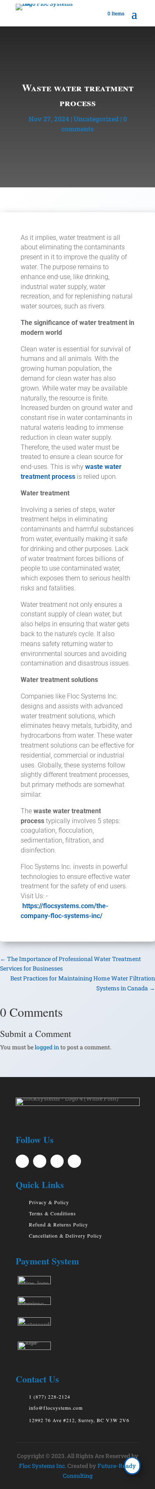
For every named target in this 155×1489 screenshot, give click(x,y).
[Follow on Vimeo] (22, 1161)
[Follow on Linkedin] (57, 1161)
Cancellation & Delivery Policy (65, 1235)
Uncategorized (96, 118)
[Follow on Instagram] (74, 1161)
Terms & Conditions (52, 1213)
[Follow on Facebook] (39, 1161)
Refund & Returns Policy (58, 1224)
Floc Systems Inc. (42, 1466)
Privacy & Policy (49, 1202)
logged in (47, 1047)
